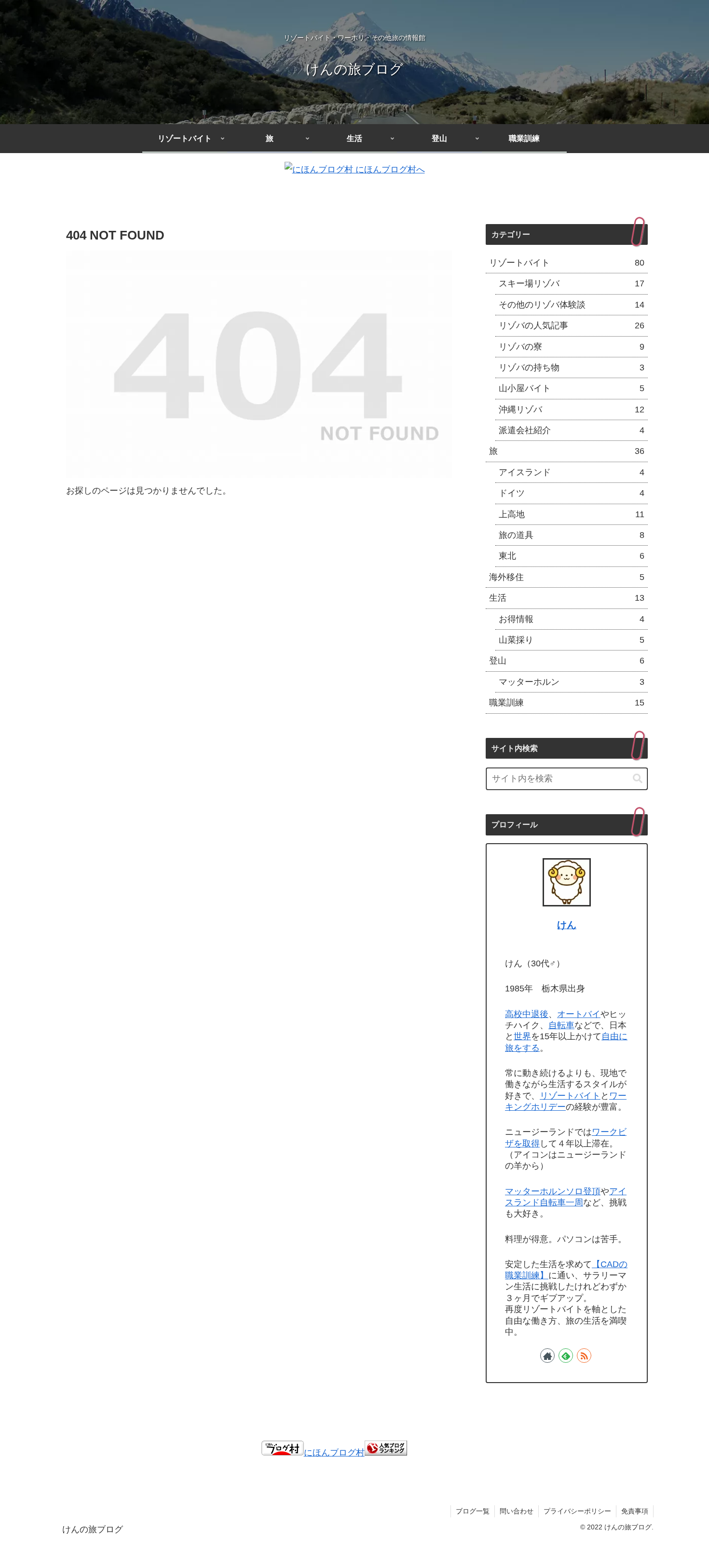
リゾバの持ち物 (571, 367)
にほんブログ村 (334, 1452)
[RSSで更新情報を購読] (584, 1355)
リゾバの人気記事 (571, 325)
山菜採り (571, 640)
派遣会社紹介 (571, 430)
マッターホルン (571, 682)
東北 (571, 556)
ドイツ (571, 493)
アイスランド (571, 472)
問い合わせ (516, 1511)
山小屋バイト (571, 388)
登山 (566, 660)
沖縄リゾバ (571, 409)
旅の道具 (571, 535)
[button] (637, 778)
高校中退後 (526, 1014)
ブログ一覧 (473, 1511)
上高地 (571, 514)
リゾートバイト (566, 263)
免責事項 (634, 1511)
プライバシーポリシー (577, 1511)
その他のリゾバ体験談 (571, 305)
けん (566, 924)
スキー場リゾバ (571, 283)
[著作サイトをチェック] (547, 1355)
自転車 (561, 1025)
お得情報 (571, 619)
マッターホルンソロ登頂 (552, 1191)
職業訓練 (566, 702)
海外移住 (566, 577)
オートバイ (578, 1014)
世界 (522, 1036)
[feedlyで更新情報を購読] (566, 1355)
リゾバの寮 (571, 347)
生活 (566, 598)
